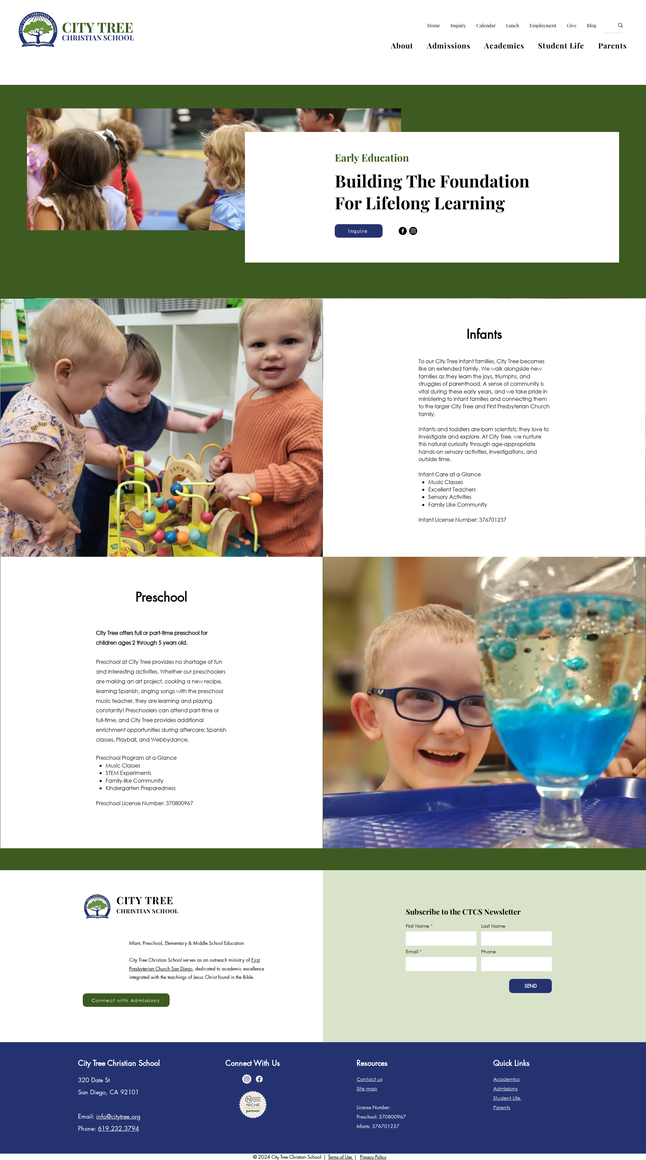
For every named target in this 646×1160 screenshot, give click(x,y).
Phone (488, 951)
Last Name (493, 926)
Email (412, 951)
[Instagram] (413, 231)
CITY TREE (97, 27)
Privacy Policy (373, 1157)
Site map (367, 1088)
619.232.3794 (118, 1128)
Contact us (369, 1079)
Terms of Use (340, 1157)
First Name (417, 926)
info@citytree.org (118, 1116)
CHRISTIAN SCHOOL (98, 37)
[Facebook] (403, 231)
